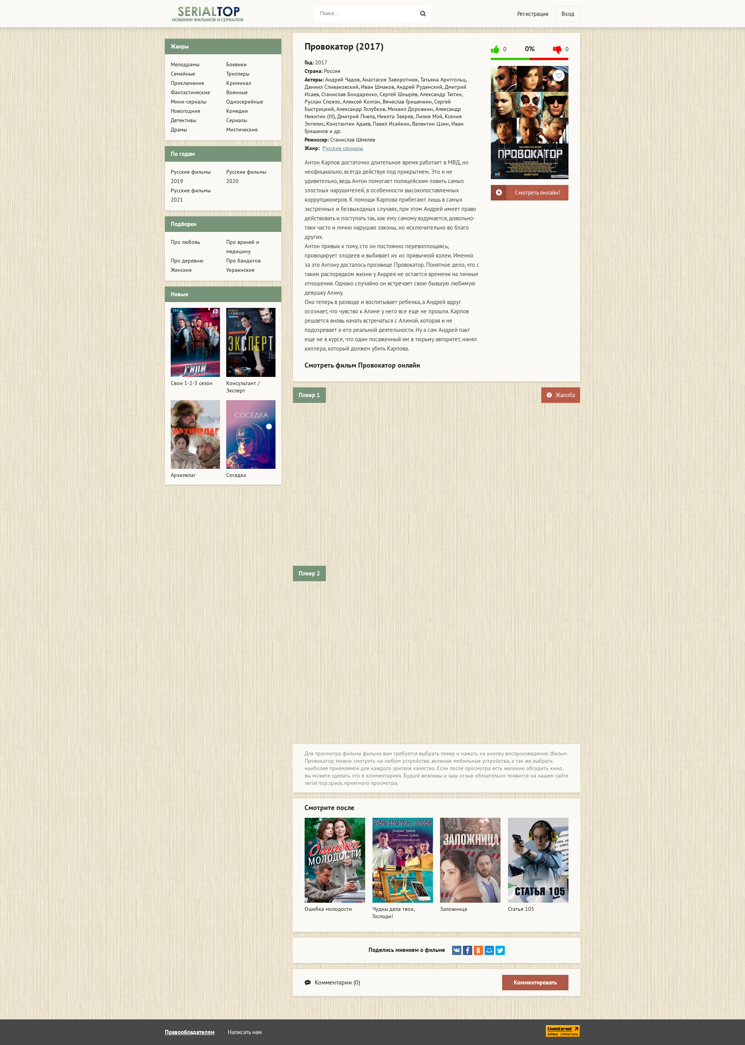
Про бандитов (243, 260)
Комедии (237, 111)
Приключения (187, 83)
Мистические (242, 129)
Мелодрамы (185, 64)
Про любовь (185, 242)
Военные (237, 92)
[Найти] (423, 13)
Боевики (236, 64)
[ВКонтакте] (456, 950)
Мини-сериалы (188, 101)
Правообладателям (190, 1032)
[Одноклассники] (478, 950)
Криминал (238, 83)
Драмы (179, 129)
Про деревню (187, 260)
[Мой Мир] (489, 950)
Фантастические (190, 92)
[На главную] (207, 13)
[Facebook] (467, 950)
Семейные (183, 74)
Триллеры (237, 74)
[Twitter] (500, 950)
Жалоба (565, 395)
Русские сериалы (342, 148)
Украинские (240, 270)
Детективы (183, 120)
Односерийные (244, 101)
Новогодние (185, 111)
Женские (181, 270)
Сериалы (236, 120)
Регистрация (532, 13)
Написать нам (245, 1032)
